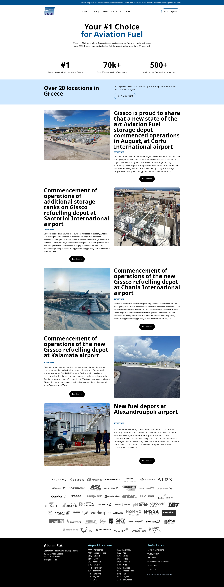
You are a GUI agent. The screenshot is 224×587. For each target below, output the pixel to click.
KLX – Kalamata (124, 550)
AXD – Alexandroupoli (97, 553)
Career (128, 11)
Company (95, 11)
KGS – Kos (121, 553)
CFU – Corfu (93, 559)
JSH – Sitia (92, 579)
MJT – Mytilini (123, 559)
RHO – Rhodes (123, 568)
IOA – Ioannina (94, 570)
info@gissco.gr (50, 559)
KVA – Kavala (122, 556)
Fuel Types (151, 557)
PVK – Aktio (122, 565)
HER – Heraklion (95, 568)
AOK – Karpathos (95, 550)
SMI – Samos (123, 574)
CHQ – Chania (94, 556)
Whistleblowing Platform (158, 561)
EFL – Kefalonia (94, 561)
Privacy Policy (153, 554)
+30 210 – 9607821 (52, 556)
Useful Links (152, 565)
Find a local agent (125, 96)
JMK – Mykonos (95, 576)
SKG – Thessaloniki (125, 570)
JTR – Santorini (94, 574)
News (105, 11)
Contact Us (116, 11)
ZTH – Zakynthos (124, 579)
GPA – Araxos (94, 565)
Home (84, 11)
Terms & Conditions (155, 550)
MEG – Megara (123, 561)
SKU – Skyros (123, 576)
